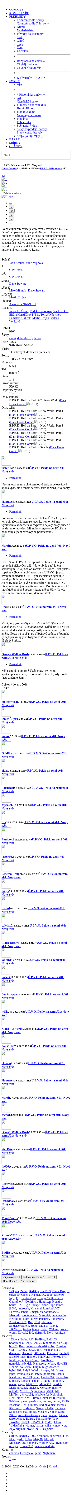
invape (6, 736)
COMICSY (16, 9)
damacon (14, 1353)
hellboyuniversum (34, 1277)
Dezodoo (7, 1201)
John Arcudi (16, 263)
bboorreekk (16, 1342)
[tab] (10, 203)
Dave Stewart (17, 283)
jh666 (5, 1166)
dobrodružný (25, 338)
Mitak (50, 1391)
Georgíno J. (16, 1301)
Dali (56, 1349)
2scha (5, 1114)
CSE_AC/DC (17, 1349)
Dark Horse (10, 1281)
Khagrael (36, 1308)
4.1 (3, 175)
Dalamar (47, 1349)
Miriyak (49, 1439)
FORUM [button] (14, 81)
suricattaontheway (29, 1415)
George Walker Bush (15, 654)
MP (57, 1391)
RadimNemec (47, 1404)
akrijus (13, 1435)
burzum (30, 1346)
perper (56, 1401)
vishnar (29, 1425)
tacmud (53, 1415)
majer (5, 891)
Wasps (64, 1329)
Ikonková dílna (26, 111)
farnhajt (64, 1353)
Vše (19, 84)
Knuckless (62, 1377)
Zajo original (17, 1429)
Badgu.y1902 (27, 1435)
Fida (65, 1435)
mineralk (39, 1391)
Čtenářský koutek (27, 101)
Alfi (31, 1339)
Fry (4, 606)
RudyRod (34, 1322)
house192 (8, 1046)
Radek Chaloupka (41, 311)
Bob (21, 1346)
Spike (34, 1325)
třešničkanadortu (45, 1446)
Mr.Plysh (14, 1394)
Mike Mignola (34, 263)
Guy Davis (15, 269)
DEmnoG (40, 1353)
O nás (42, 1466)
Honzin (6, 1063)
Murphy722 (46, 1442)
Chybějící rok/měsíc (29, 67)
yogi (64, 1425)
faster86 (7, 468)
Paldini (60, 1398)
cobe (51, 1346)
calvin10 (7, 925)
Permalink (15, 478)
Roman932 (26, 1446)
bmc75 (13, 1346)
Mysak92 (7, 805)
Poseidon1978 (17, 1322)
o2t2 (27, 1398)
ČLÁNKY (15, 146)
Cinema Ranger (12, 873)
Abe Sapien (28, 1281)
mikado (13, 1391)
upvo (51, 1277)
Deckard (27, 1353)
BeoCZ (37, 1342)
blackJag (62, 1342)
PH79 (65, 1401)
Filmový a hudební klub (31, 105)
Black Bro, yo (10, 942)
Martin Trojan (17, 297)
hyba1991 (15, 1370)
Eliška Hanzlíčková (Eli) (24, 314)
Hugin (26, 1305)
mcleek (6, 977)
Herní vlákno (25, 108)
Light (45, 1380)
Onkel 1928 (47, 1398)
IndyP (26, 1370)
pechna (46, 1401)
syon (44, 1415)
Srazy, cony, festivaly (30, 132)
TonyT (53, 1325)
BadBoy (7, 1252)
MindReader (10, 1218)
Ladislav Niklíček (20, 318)
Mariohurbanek (49, 1311)
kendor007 (47, 1377)
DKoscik (52, 1353)
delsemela (55, 1435)
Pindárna (22, 118)
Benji (28, 1342)
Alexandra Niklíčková (22, 304)
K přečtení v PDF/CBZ (31, 77)
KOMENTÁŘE (19, 13)
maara (13, 1384)
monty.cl (32, 1442)
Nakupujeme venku (29, 115)
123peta (14, 1291)
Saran (39, 1408)
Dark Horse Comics (22, 414)
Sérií (19, 37)
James (59, 1305)
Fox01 (56, 1356)
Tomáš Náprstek (50, 314)
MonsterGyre (17, 1442)
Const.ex (61, 1346)
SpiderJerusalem (19, 1325)
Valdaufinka (16, 1425)
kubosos (14, 1380)
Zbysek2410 (9, 1235)
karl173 (27, 1377)
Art (19, 98)
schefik (49, 1408)
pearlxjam (35, 1401)
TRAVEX (15, 1329)
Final (12, 1439)
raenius (61, 1404)
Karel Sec (15, 1377)
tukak (35, 1329)
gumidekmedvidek (20, 1363)
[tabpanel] (36, 571)
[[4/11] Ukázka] (4, 189)
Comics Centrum (9, 168)
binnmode (49, 1342)
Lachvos (7, 1183)
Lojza (28, 1439)
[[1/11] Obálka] (4, 179)
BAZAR (14, 139)
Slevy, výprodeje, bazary (32, 129)
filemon (31, 1356)
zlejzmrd (40, 1332)
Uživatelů (23, 51)
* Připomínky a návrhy (31, 94)
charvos (14, 1453)
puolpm (32, 1404)
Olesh (35, 1398)
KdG (36, 1377)
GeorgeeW (26, 1453)
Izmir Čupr (9, 719)
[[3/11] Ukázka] (4, 186)
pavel (24, 1401)
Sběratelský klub (27, 125)
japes (12, 1373)
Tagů (20, 44)
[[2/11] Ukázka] (4, 182)
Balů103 (45, 1291)
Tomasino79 (43, 1418)
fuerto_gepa (9, 994)
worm (5, 1269)
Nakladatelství (25, 30)
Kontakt (53, 1466)
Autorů (21, 26)
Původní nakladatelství (30, 33)
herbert (51, 1363)
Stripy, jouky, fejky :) (29, 136)
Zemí (20, 47)
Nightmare (61, 1442)
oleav (5, 770)
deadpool (42, 1435)
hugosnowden (50, 1367)
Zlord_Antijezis (12, 1028)
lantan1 (6, 960)
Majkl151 (32, 1384)
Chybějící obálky (27, 64)
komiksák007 (51, 1308)
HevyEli (62, 1363)
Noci (12, 1398)
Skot (12, 1411)
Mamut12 (45, 1384)
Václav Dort (60, 311)
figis (11, 1298)
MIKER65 (26, 1391)
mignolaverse (11, 1277)
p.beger (13, 1446)
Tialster (30, 1418)
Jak (52, 1370)
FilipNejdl (44, 1356)
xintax (56, 1425)
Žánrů (20, 40)
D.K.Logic (34, 1349)
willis (5, 1011)
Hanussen (8, 501)
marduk (57, 1384)
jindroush (23, 1308)
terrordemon (16, 1418)
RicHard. (15, 1408)
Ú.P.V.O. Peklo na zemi (51, 168)
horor (37, 338)
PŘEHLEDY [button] (17, 16)
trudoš (6, 908)
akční (12, 338)
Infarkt (35, 1370)
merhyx (56, 1387)
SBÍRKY (15, 142)
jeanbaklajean (25, 1373)
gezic (20, 1439)
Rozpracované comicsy (31, 61)
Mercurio (14, 1315)
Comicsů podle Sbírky (30, 20)
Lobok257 (56, 1380)
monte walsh (10, 701)
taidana (43, 1325)
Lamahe (26, 1380)
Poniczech (8, 839)
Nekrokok (15, 1318)
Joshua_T (62, 1373)
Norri (5, 545)
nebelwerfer (59, 1315)
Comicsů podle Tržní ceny (33, 23)
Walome (54, 1329)
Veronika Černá (18, 311)
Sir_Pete (7, 1149)
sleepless (21, 1411)
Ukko (44, 1329)
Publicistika (24, 122)
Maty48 (38, 1439)
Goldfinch (8, 753)
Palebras (7, 787)
